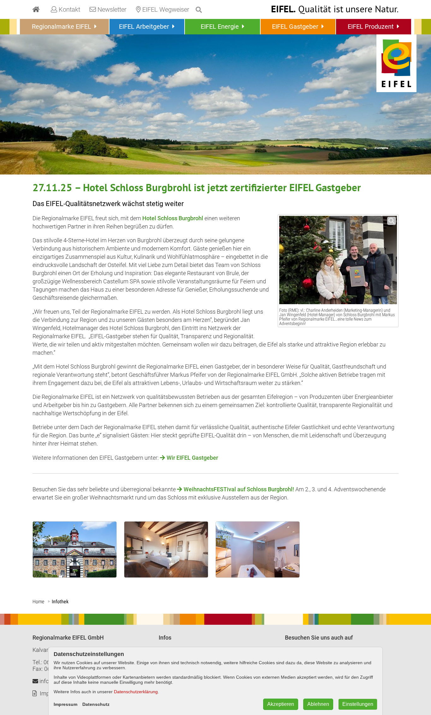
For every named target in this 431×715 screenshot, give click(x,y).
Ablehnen (318, 704)
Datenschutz (95, 704)
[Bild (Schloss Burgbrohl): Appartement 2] (166, 575)
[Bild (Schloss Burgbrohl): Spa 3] (257, 575)
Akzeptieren (280, 704)
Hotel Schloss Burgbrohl (172, 218)
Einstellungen (357, 704)
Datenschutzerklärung (136, 691)
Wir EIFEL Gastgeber (192, 457)
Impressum (65, 704)
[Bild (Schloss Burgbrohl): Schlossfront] (74, 575)
